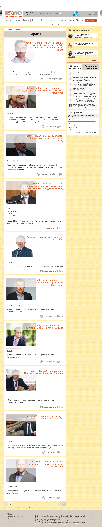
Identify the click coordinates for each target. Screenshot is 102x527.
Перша (6, 508)
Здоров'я (69, 24)
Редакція (10, 521)
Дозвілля (61, 24)
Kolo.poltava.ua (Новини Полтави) (55, 516)
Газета (81, 20)
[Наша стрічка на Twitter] (77, 15)
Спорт (76, 24)
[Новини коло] (13, 14)
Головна (9, 20)
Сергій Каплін (71, 39)
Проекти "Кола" (12, 161)
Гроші (37, 24)
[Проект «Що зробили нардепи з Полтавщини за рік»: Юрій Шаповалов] (21, 289)
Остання (13, 508)
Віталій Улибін (71, 56)
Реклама (10, 519)
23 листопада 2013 (49, 316)
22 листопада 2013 (49, 362)
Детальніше (79, 132)
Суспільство (15, 24)
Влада (31, 24)
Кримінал (44, 24)
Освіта (82, 24)
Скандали (52, 24)
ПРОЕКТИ (16, 305)
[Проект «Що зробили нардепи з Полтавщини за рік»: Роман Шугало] (21, 334)
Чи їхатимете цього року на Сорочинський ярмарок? (81, 115)
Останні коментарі (75, 67)
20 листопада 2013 (49, 407)
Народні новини (12, 211)
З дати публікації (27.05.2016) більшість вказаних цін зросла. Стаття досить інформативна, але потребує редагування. (82, 100)
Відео (36, 20)
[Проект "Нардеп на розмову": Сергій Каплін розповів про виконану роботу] (21, 144)
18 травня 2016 (46, 79)
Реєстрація (92, 14)
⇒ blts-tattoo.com (82, 72)
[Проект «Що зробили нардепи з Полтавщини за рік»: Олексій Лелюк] (21, 379)
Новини (16, 68)
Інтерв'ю (54, 20)
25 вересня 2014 (46, 174)
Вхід (95, 12)
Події (7, 24)
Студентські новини (11, 216)
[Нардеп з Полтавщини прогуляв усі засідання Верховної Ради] (21, 425)
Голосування (75, 112)
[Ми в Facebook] (74, 15)
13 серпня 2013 (51, 498)
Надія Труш (71, 47)
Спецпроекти (66, 20)
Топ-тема (90, 20)
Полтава (17, 487)
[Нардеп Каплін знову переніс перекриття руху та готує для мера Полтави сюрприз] (21, 470)
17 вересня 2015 (50, 127)
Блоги (45, 20)
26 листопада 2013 (49, 271)
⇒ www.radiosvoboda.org (79, 88)
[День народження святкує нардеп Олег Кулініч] (21, 246)
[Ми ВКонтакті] (77, 12)
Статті (18, 20)
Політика (24, 24)
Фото (27, 20)
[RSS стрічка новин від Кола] (74, 12)
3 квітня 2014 (51, 228)
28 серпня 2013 (51, 452)
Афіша (88, 24)
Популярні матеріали (90, 67)
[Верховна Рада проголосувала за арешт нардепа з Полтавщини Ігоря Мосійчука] (21, 97)
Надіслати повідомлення (15, 516)
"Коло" (10, 514)
